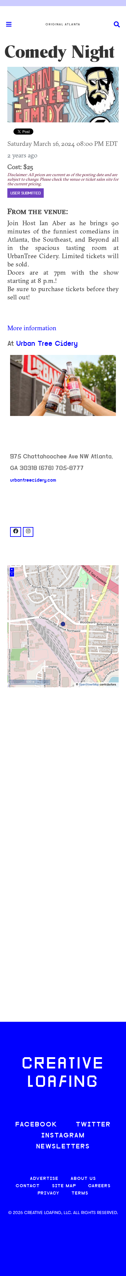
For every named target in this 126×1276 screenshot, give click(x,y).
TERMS (80, 1193)
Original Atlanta (63, 24)
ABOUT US (83, 1179)
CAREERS (99, 1186)
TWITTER (93, 1124)
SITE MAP (64, 1186)
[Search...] (116, 24)
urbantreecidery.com (33, 480)
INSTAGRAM (63, 1135)
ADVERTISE (44, 1179)
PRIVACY (48, 1193)
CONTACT (28, 1186)
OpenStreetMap (89, 684)
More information (31, 328)
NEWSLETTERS (63, 1146)
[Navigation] (6, 24)
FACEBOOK (36, 1124)
